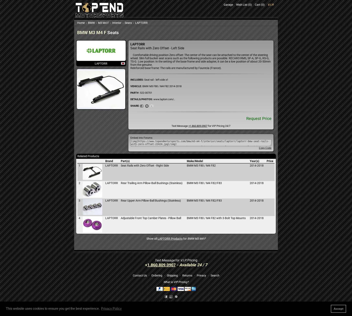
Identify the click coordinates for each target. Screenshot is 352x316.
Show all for (176, 238)
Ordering (156, 275)
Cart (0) (260, 4)
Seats (128, 22)
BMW (91, 22)
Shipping (172, 275)
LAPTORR (141, 22)
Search (215, 275)
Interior (116, 22)
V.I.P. (271, 4)
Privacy (201, 275)
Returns (187, 275)
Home (81, 22)
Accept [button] (338, 308)
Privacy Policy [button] (111, 308)
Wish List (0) (244, 4)
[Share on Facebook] (166, 296)
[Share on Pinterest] (146, 105)
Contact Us (140, 275)
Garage (228, 4)
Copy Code (265, 148)
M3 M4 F (103, 22)
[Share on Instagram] (172, 296)
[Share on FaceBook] (141, 105)
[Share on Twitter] (152, 105)
